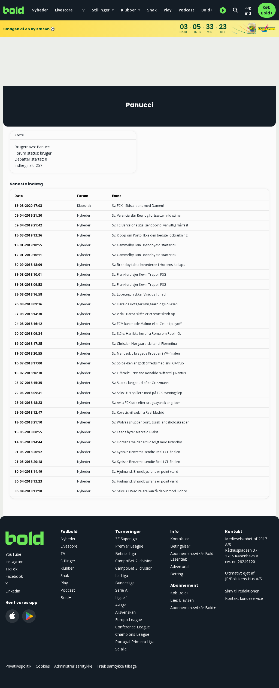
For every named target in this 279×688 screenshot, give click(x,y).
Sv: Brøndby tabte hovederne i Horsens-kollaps (148, 264)
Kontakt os (180, 538)
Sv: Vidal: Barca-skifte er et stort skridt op (143, 314)
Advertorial (179, 566)
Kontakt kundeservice (244, 598)
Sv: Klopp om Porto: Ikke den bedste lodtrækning (149, 235)
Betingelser (180, 546)
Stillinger (67, 560)
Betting (176, 573)
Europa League (128, 619)
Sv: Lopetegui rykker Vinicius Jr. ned (139, 294)
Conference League (132, 626)
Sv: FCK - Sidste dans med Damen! (138, 205)
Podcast (186, 10)
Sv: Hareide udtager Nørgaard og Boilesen (145, 304)
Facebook (14, 576)
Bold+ (207, 10)
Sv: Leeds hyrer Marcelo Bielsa (135, 432)
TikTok (11, 569)
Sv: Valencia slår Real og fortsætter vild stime (146, 215)
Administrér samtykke (73, 666)
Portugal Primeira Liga (134, 641)
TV (82, 10)
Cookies (43, 666)
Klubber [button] (129, 10)
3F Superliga (126, 538)
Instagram (14, 561)
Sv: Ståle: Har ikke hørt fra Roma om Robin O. (146, 333)
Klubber (67, 568)
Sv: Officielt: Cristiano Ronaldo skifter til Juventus (149, 373)
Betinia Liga (125, 553)
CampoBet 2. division (134, 560)
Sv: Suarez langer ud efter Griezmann (140, 382)
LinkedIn (12, 591)
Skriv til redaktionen (242, 591)
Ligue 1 (121, 597)
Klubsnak (84, 205)
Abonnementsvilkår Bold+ (193, 607)
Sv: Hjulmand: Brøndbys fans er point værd (145, 471)
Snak (152, 10)
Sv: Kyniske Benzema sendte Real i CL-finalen (146, 452)
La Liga (121, 575)
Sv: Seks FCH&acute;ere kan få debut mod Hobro (149, 491)
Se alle (121, 649)
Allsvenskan (125, 612)
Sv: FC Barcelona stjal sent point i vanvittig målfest (150, 225)
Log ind (247, 10)
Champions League (132, 634)
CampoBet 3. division (134, 568)
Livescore (64, 10)
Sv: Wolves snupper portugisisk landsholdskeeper (150, 422)
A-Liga (120, 604)
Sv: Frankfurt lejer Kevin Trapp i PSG (139, 274)
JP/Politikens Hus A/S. (244, 578)
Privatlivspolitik (18, 666)
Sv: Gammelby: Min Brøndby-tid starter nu (144, 245)
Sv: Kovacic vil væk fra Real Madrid (138, 412)
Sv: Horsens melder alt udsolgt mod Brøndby (147, 442)
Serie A (121, 590)
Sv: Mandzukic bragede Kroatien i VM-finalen (146, 353)
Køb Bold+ (266, 10)
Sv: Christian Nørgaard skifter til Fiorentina (144, 343)
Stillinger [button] (101, 10)
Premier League (129, 546)
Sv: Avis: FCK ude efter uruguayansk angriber (146, 402)
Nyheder (40, 10)
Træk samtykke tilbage (117, 666)
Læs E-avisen (182, 600)
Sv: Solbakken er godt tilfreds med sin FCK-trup (148, 363)
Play (168, 10)
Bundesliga (125, 582)
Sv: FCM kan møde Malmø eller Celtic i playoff (146, 323)
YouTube (13, 554)
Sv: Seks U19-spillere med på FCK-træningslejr (147, 393)
